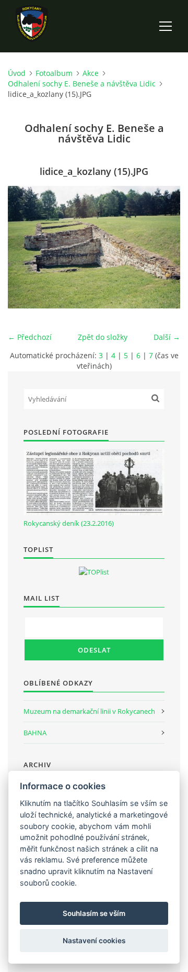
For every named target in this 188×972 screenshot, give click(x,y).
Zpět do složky (102, 337)
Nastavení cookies (94, 940)
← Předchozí (30, 337)
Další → (167, 337)
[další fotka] (163, 247)
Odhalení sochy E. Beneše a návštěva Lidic (82, 84)
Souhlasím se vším (94, 913)
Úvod (17, 73)
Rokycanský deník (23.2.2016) (69, 523)
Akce (91, 73)
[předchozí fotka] (25, 247)
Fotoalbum (54, 73)
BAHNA (35, 732)
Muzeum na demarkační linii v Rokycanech (89, 711)
